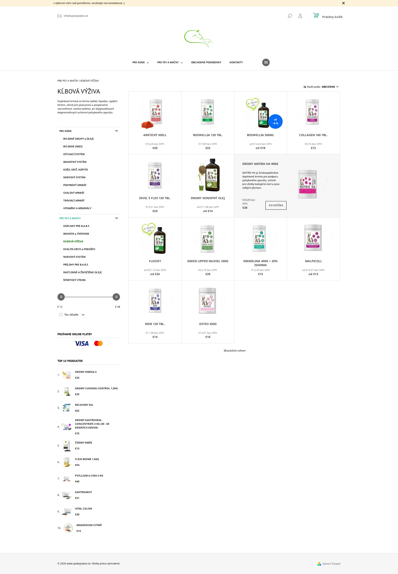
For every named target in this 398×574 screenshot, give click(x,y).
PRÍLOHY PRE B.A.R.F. (75, 264)
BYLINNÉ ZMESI (73, 146)
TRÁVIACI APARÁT (74, 200)
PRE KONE (65, 131)
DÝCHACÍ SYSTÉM (74, 154)
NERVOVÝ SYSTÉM (74, 177)
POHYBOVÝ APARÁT (74, 185)
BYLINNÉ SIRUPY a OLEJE (78, 138)
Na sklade (74, 314)
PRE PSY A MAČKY (70, 218)
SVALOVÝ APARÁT (73, 193)
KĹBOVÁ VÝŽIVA (73, 241)
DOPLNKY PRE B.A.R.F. (76, 226)
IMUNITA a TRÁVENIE (76, 233)
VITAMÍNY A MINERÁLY (77, 208)
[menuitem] (140, 62)
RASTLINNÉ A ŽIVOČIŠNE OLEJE (82, 272)
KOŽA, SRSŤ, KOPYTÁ (75, 169)
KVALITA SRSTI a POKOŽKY (79, 249)
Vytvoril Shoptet (331, 563)
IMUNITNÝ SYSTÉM (74, 162)
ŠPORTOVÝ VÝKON (74, 280)
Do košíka (276, 205)
